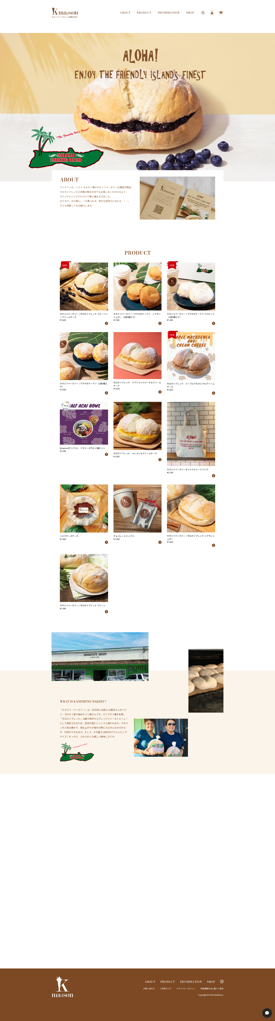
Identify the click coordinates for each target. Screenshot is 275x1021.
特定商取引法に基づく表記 (212, 988)
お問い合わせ (149, 988)
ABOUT (125, 13)
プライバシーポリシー (185, 988)
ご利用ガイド (165, 988)
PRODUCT (144, 13)
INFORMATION (169, 13)
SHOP (190, 13)
